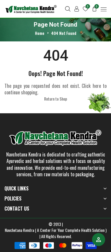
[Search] (67, 9)
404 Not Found (63, 33)
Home (39, 33)
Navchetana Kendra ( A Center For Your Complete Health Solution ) (56, 230)
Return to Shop (55, 99)
